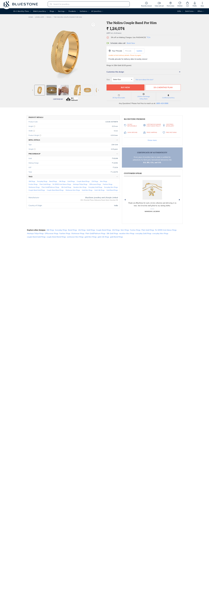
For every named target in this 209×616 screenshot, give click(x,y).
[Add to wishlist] (93, 24)
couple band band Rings (55, 190)
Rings (52, 11)
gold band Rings (112, 190)
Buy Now (125, 87)
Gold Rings (71, 181)
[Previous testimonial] (125, 200)
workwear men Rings (73, 190)
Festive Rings (33, 184)
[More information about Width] (34, 131)
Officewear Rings (95, 184)
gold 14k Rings (99, 190)
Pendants (72, 11)
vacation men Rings (80, 187)
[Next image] (98, 90)
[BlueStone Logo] (21, 4)
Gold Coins (189, 11)
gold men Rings (87, 190)
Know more (152, 140)
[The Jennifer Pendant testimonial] (152, 190)
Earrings (61, 11)
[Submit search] (50, 4)
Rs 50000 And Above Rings (62, 184)
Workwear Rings (34, 187)
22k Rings (95, 181)
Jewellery (39, 17)
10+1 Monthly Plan (163, 87)
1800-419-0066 (162, 103)
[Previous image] (32, 90)
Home (30, 17)
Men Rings (103, 181)
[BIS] (72, 99)
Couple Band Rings (83, 181)
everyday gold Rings (95, 187)
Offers (200, 11)
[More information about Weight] (35, 149)
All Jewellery (96, 11)
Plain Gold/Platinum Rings (50, 187)
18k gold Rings (66, 187)
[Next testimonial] (179, 200)
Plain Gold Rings (45, 184)
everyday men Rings (111, 187)
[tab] (39, 90)
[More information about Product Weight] (40, 135)
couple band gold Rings (37, 190)
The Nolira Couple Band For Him (68, 17)
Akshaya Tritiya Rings (80, 184)
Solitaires (83, 11)
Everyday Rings (42, 181)
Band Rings (53, 181)
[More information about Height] (34, 126)
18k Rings (32, 181)
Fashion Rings (107, 184)
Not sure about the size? (144, 79)
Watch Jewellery (39, 11)
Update (139, 51)
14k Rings (62, 181)
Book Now (131, 43)
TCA (148, 37)
